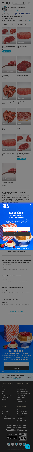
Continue (16, 234)
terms (29, 248)
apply (23, 248)
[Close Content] (30, 204)
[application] (27, 446)
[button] (16, 226)
